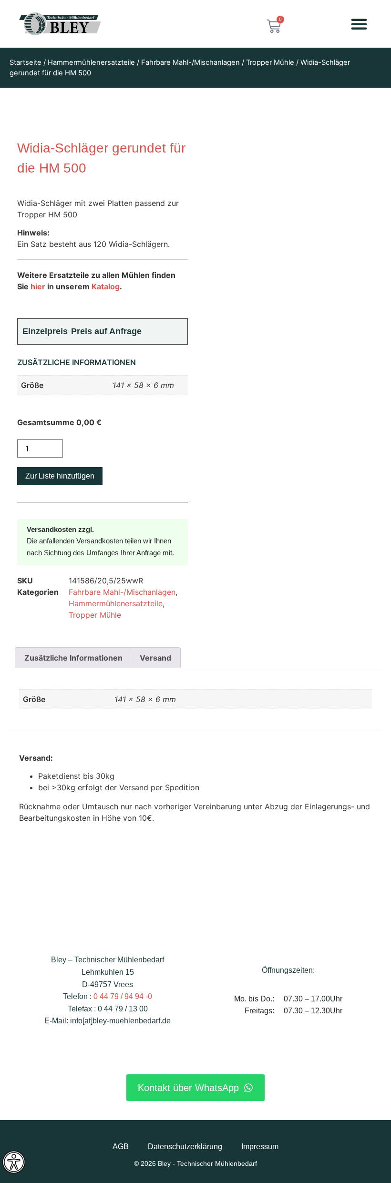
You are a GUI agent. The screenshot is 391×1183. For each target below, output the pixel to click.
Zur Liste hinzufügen (59, 476)
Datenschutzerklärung (185, 1146)
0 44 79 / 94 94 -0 (122, 996)
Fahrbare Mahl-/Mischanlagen (190, 62)
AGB (121, 1146)
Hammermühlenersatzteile (91, 62)
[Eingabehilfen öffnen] (13, 1162)
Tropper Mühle (270, 62)
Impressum (259, 1146)
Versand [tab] (155, 658)
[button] (359, 24)
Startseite (25, 62)
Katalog (106, 286)
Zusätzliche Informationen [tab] (73, 658)
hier (38, 286)
